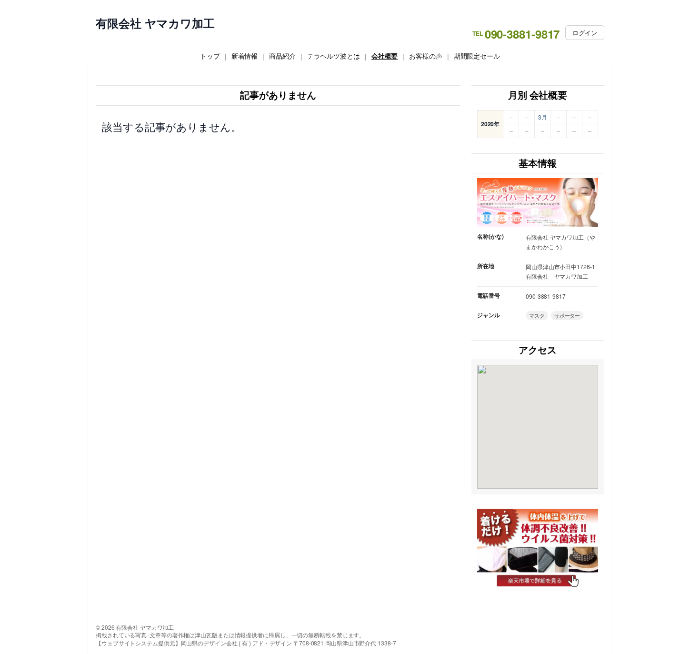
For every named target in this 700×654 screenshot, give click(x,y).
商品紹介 (282, 55)
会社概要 (384, 55)
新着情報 (244, 55)
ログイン (584, 32)
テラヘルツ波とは (333, 55)
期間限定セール (477, 55)
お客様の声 (425, 55)
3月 (542, 117)
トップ (210, 55)
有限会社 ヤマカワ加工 (155, 23)
